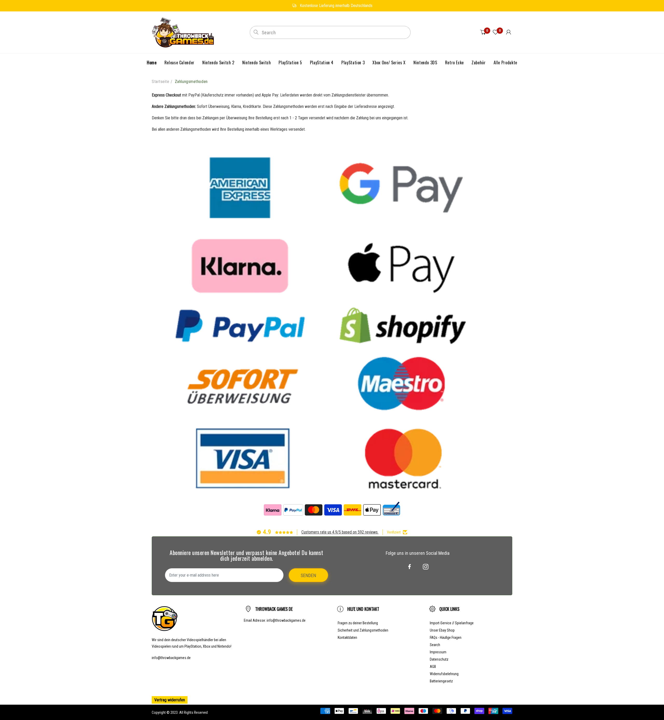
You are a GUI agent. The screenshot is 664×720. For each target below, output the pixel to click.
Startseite (160, 81)
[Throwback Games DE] (184, 32)
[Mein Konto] (508, 32)
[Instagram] (425, 567)
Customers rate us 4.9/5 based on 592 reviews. (339, 532)
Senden (308, 575)
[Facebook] (409, 567)
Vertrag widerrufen (169, 699)
